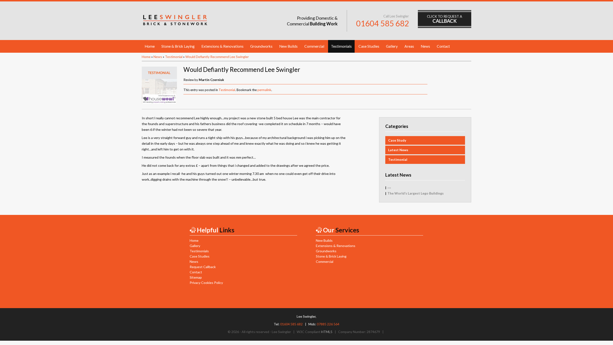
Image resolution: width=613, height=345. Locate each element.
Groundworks (261, 46)
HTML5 (326, 332)
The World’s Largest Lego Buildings (415, 193)
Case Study (397, 140)
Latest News (398, 150)
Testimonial (173, 57)
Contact (443, 46)
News (425, 46)
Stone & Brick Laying (178, 46)
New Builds (288, 46)
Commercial (314, 46)
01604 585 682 (382, 23)
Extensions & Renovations (222, 46)
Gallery (392, 46)
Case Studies (368, 46)
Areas (409, 46)
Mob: (323, 324)
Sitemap (196, 277)
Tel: (288, 324)
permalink (264, 90)
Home (150, 46)
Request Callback (203, 267)
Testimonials (341, 46)
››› (389, 187)
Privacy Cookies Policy (206, 283)
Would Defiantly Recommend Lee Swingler (217, 57)
